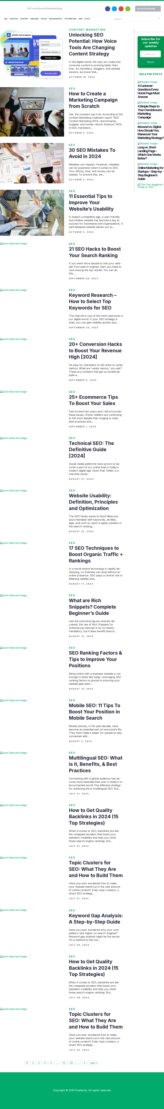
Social (44, 19)
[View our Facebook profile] (107, 6)
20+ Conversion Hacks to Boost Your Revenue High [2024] (95, 350)
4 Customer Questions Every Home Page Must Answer (149, 91)
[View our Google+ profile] (121, 6)
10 (64, 1062)
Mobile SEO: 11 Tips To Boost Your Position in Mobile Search (94, 712)
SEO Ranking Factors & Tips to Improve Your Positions (95, 659)
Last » (93, 1062)
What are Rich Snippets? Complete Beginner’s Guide (92, 607)
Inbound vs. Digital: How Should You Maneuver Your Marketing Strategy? (151, 132)
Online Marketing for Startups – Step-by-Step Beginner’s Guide (150, 173)
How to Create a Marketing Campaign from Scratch (93, 100)
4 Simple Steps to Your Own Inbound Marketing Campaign (149, 111)
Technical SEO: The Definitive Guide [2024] (91, 449)
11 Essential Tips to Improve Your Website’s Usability (91, 202)
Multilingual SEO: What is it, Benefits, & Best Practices (95, 764)
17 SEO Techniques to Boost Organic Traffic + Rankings (96, 554)
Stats (87, 19)
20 (71, 1062)
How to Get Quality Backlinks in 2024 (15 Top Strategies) (93, 816)
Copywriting (70, 19)
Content (24, 19)
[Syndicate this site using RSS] (127, 6)
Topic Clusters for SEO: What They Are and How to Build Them (96, 869)
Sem (80, 19)
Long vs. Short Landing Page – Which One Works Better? (149, 152)
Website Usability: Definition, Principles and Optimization (93, 502)
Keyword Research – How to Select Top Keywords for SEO (92, 301)
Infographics (55, 19)
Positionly (81, 1090)
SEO (6, 19)
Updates (14, 19)
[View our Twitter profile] (114, 6)
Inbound (35, 19)
